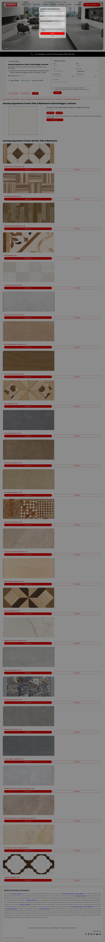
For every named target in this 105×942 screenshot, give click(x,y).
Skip (53, 36)
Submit (52, 33)
